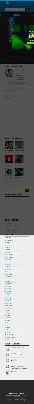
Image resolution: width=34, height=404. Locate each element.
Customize (9, 269)
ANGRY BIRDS (10, 240)
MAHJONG (9, 303)
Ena (11, 353)
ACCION (9, 238)
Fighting (9, 291)
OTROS (8, 318)
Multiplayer (9, 313)
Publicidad (21, 393)
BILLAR (8, 252)
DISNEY (8, 281)
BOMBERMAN (10, 257)
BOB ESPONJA (10, 254)
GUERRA (9, 298)
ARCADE (9, 242)
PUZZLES (9, 325)
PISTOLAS (9, 320)
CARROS (9, 259)
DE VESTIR (9, 274)
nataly (12, 365)
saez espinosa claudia (15, 347)
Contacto (15, 393)
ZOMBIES (9, 339)
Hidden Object (10, 301)
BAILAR (8, 247)
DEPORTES (9, 276)
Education (9, 288)
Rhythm (8, 327)
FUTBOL (9, 296)
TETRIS (8, 332)
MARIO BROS (10, 305)
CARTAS (9, 262)
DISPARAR (9, 284)
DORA (8, 286)
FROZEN (9, 293)
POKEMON (9, 322)
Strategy (9, 330)
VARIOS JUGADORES (11, 337)
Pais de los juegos (16, 395)
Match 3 (9, 308)
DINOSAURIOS (10, 279)
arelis (12, 371)
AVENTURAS (9, 245)
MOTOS (8, 310)
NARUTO (9, 315)
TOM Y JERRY (10, 334)
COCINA (9, 267)
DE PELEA (9, 271)
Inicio (10, 393)
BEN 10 (8, 250)
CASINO (8, 264)
